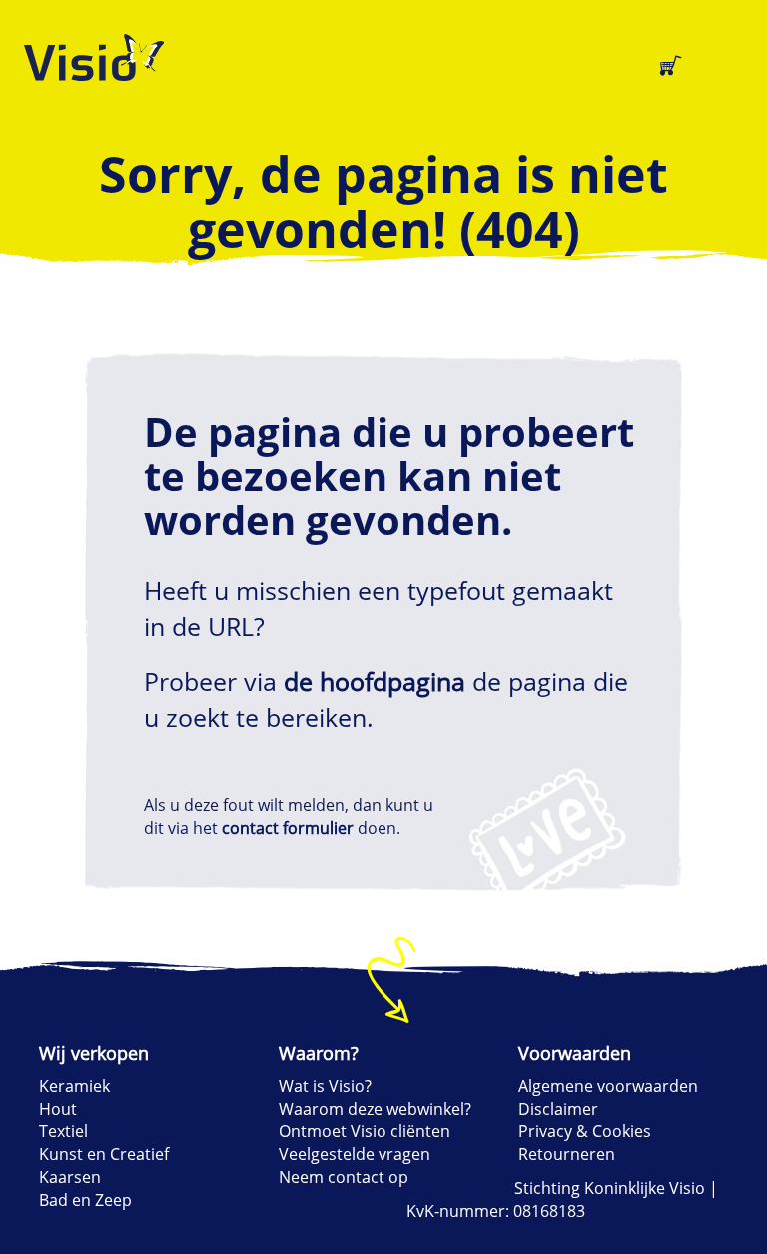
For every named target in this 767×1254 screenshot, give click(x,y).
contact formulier (288, 828)
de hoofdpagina (374, 681)
